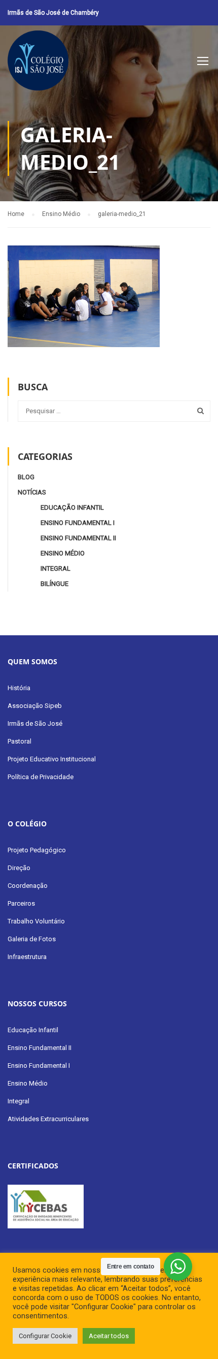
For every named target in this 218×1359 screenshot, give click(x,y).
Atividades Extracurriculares (48, 1119)
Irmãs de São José (35, 723)
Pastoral (19, 741)
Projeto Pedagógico (37, 850)
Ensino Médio (63, 553)
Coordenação (28, 885)
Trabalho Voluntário (36, 921)
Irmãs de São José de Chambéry (53, 12)
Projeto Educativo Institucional (52, 759)
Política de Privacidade (41, 777)
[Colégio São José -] (38, 63)
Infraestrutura (27, 957)
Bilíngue (54, 584)
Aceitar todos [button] (109, 1336)
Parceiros (21, 903)
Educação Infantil (72, 507)
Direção (19, 868)
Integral (55, 568)
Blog (26, 477)
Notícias (32, 492)
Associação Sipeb (35, 705)
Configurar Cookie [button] (45, 1336)
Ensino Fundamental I (78, 523)
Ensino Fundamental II (78, 538)
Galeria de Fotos (32, 939)
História (19, 688)
